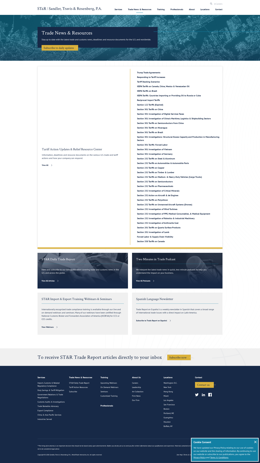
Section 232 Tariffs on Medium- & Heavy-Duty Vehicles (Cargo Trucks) (169, 177)
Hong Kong (168, 391)
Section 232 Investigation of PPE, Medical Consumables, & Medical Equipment (173, 213)
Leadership (136, 387)
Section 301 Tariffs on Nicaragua (152, 127)
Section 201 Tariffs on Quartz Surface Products (159, 227)
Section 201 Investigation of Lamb (153, 232)
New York (167, 387)
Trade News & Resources (139, 9)
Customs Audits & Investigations (51, 402)
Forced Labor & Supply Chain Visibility (155, 236)
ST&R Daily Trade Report (79, 383)
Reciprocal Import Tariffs (148, 100)
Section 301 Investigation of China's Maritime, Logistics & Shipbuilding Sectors (174, 118)
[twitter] (197, 395)
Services (118, 9)
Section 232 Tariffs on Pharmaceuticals (155, 186)
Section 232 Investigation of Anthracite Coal (157, 223)
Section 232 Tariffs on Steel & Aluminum (156, 158)
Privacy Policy (200, 457)
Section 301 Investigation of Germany (155, 154)
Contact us (203, 385)
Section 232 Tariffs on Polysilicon (152, 200)
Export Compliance (45, 410)
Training (161, 9)
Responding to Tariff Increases (151, 77)
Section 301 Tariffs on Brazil (150, 132)
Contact (218, 9)
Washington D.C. (170, 383)
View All (45, 165)
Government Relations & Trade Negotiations (50, 396)
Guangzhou (168, 417)
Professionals (176, 9)
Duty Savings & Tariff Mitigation (51, 390)
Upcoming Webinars (108, 383)
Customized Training (109, 396)
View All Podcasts (143, 281)
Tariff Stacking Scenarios (148, 81)
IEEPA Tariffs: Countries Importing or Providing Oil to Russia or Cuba (169, 95)
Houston (167, 422)
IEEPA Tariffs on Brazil (147, 91)
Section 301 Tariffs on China (150, 109)
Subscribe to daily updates (59, 48)
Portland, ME (169, 413)
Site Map (179, 455)
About (192, 9)
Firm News (136, 396)
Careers (219, 3)
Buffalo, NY (168, 426)
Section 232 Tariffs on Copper (150, 167)
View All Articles (48, 281)
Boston (166, 409)
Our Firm (135, 400)
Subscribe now (178, 357)
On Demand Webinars (109, 387)
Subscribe (73, 391)
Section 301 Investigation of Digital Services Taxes (160, 114)
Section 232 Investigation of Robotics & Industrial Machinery (166, 218)
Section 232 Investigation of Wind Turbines (157, 209)
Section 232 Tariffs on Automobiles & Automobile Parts (163, 163)
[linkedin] (204, 395)
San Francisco (169, 404)
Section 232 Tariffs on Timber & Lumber (155, 172)
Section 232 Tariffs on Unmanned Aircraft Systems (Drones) (164, 204)
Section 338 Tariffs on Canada (151, 241)
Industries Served (45, 419)
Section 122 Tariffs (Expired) (150, 104)
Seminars (104, 391)
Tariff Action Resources (78, 387)
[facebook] (211, 395)
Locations (204, 9)
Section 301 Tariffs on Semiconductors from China (160, 123)
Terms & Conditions (219, 457)
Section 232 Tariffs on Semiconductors (155, 181)
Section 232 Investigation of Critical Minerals (158, 190)
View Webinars (48, 327)
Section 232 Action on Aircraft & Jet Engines (157, 195)
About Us (136, 377)
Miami (166, 396)
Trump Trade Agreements (148, 72)
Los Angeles (168, 400)
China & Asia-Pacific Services (49, 415)
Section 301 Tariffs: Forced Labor (152, 144)
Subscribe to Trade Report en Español (151, 320)
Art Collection (137, 391)
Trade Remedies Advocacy (48, 406)
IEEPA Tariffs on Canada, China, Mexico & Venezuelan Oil (163, 86)
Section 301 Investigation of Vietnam (154, 149)
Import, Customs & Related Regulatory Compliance (49, 384)
